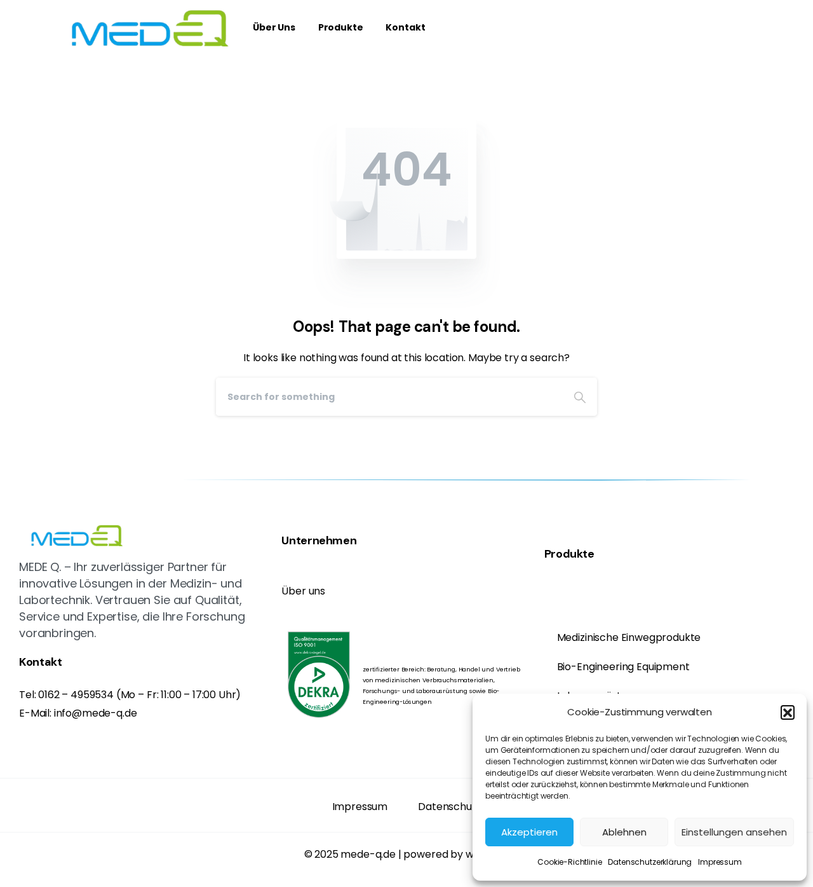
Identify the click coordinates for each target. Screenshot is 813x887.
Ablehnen (624, 832)
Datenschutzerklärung (650, 861)
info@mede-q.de (95, 713)
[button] (787, 712)
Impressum (720, 861)
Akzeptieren (529, 832)
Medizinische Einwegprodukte (629, 637)
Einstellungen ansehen (734, 832)
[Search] (580, 397)
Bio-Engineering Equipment (623, 666)
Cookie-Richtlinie (569, 861)
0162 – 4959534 (76, 694)
